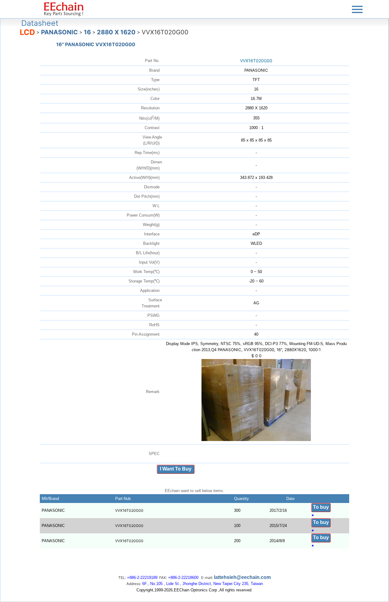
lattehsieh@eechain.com (242, 577)
